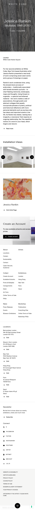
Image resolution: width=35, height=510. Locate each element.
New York (21, 282)
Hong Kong (21, 279)
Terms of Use (7, 484)
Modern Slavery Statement (12, 486)
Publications (22, 307)
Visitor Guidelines (9, 475)
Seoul (20, 289)
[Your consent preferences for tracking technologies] (31, 506)
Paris (19, 286)
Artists (20, 250)
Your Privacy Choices (10, 489)
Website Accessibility (10, 472)
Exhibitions (22, 273)
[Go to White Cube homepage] (17, 4)
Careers (5, 256)
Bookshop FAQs (23, 316)
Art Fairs (5, 292)
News (5, 304)
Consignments (7, 286)
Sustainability (7, 259)
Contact (5, 262)
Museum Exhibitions (9, 313)
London (20, 276)
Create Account (8, 276)
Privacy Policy (8, 478)
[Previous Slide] (3, 157)
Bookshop (22, 304)
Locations (6, 253)
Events (5, 310)
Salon (5, 289)
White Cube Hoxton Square (11, 59)
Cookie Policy (8, 481)
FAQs (5, 298)
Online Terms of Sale (9, 295)
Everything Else (23, 310)
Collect (5, 273)
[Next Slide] (32, 157)
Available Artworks (9, 279)
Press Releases (8, 307)
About (5, 250)
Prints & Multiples (8, 282)
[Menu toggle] (17, 505)
